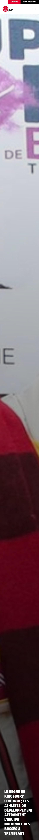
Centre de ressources (29, 2)
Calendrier (14, 2)
